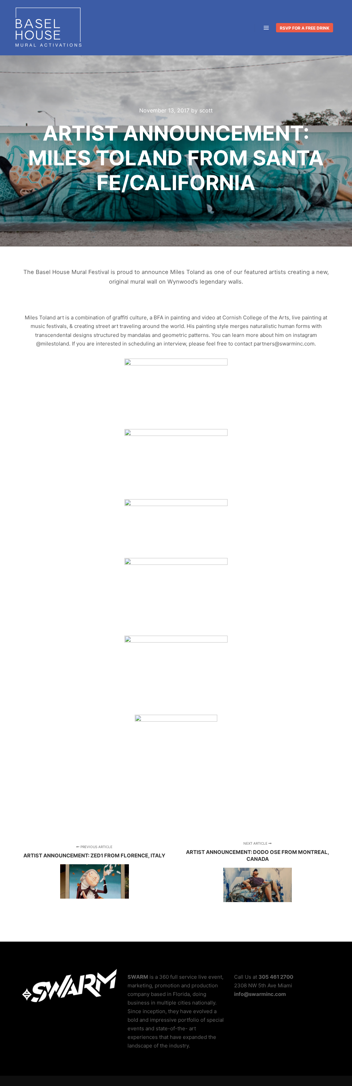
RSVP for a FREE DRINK (304, 28)
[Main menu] (266, 27)
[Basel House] (48, 27)
